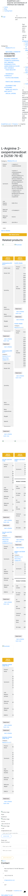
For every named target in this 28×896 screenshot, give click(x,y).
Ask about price (14, 234)
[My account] (15, 14)
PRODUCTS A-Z (10, 48)
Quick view (6, 340)
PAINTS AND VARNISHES (12, 81)
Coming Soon (8, 11)
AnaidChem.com (18, 890)
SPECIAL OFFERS (10, 93)
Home (6, 7)
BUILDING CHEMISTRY (11, 58)
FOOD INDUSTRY (10, 70)
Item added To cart (7, 895)
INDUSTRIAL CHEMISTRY (13, 52)
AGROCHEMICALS (9, 66)
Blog (5, 9)
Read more (6, 336)
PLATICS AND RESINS (12, 77)
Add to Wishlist (8, 339)
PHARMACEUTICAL (10, 64)
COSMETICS (8, 60)
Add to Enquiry (8, 258)
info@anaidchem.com (9, 880)
